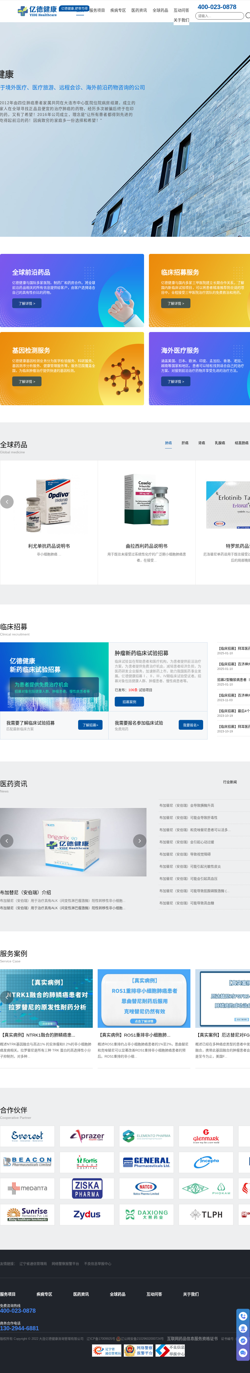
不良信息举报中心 (97, 1264)
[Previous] (7, 502)
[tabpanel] (125, 118)
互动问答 (181, 10)
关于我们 (181, 20)
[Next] (139, 841)
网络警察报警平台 (65, 1264)
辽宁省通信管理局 (33, 1264)
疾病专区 (118, 10)
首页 (80, 10)
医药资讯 (139, 10)
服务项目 (97, 10)
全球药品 (160, 10)
